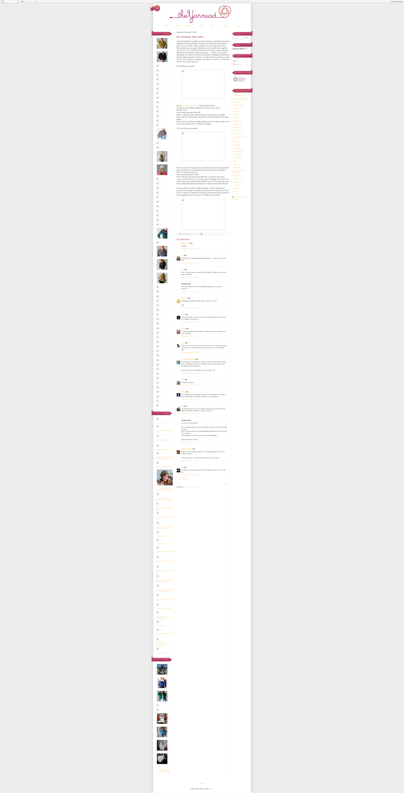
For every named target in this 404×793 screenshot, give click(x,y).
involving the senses (238, 130)
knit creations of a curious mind (239, 138)
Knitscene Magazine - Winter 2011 (164, 634)
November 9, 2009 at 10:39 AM (190, 385)
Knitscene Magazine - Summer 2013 (164, 552)
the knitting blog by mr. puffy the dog (239, 171)
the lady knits (236, 175)
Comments (238, 64)
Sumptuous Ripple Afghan (190, 105)
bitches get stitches (238, 105)
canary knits (236, 111)
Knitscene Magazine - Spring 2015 (163, 431)
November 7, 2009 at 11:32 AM (190, 249)
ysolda (235, 191)
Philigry (183, 392)
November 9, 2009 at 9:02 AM (190, 373)
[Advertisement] (240, 234)
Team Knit (184, 298)
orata (182, 269)
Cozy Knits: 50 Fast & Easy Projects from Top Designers (163, 489)
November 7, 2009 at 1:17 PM (190, 277)
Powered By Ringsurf (165, 771)
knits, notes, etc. (237, 142)
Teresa (183, 343)
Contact (238, 26)
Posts (236, 61)
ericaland (235, 118)
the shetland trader (238, 182)
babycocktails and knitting (240, 99)
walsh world (236, 185)
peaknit (235, 161)
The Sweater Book (161, 423)
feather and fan (237, 121)
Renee (183, 314)
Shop (212, 26)
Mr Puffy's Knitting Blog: (188, 359)
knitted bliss (236, 145)
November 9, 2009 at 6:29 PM (190, 460)
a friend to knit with (186, 449)
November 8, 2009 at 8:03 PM (190, 352)
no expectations (237, 155)
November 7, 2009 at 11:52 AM (190, 263)
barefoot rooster (237, 102)
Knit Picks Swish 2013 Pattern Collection (164, 508)
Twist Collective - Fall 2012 (164, 608)
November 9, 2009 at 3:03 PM (190, 442)
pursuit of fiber (237, 167)
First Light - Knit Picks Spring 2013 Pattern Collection (164, 581)
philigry (235, 164)
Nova (178, 483)
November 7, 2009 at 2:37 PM (190, 291)
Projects (201, 26)
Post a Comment (184, 479)
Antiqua (226, 483)
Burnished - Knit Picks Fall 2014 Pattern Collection (163, 458)
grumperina (236, 127)
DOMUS (202, 783)
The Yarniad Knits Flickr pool (242, 80)
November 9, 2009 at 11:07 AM (190, 399)
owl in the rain (237, 158)
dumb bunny (236, 114)
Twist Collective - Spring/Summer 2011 (161, 644)
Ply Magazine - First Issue (163, 536)
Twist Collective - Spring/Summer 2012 (161, 617)
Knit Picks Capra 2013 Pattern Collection (164, 518)
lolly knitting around (238, 151)
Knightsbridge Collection (163, 449)
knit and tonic (237, 134)
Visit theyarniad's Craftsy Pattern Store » (240, 198)
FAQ (177, 26)
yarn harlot (236, 188)
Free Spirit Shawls (161, 544)
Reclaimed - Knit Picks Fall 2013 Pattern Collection (163, 527)
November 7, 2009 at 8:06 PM (190, 308)
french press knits (237, 124)
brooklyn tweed (237, 108)
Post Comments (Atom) (191, 487)
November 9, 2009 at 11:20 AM (190, 413)
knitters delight (237, 148)
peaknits (183, 328)
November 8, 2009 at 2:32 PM (190, 336)
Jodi (182, 255)
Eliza (182, 406)
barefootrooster (185, 243)
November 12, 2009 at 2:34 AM (190, 475)
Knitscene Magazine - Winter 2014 (164, 441)
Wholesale (225, 26)
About (166, 26)
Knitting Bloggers (165, 769)
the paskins (236, 179)
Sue (182, 467)
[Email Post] (201, 234)
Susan (183, 379)
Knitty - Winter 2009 (162, 652)
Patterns (189, 26)
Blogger (211, 789)
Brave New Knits (161, 626)
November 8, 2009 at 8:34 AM (190, 322)
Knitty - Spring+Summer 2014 (165, 467)
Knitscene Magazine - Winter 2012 (164, 600)
